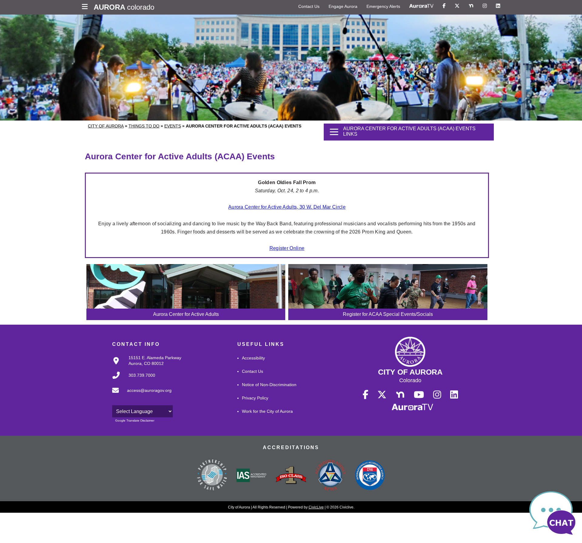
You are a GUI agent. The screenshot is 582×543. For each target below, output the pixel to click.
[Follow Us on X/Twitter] (457, 6)
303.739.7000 (142, 375)
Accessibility (253, 358)
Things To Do (144, 126)
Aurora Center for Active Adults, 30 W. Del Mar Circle (287, 207)
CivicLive (316, 507)
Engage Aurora (343, 6)
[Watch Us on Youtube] (419, 395)
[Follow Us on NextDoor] (471, 6)
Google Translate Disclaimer (134, 420)
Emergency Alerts (383, 6)
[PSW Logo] (212, 475)
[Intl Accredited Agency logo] (370, 476)
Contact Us (308, 6)
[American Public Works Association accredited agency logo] (330, 476)
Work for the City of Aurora (267, 411)
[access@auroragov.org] (140, 395)
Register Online (287, 248)
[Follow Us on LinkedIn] (498, 6)
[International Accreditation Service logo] (251, 476)
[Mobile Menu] (86, 7)
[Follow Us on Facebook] (444, 6)
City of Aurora (106, 126)
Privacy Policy (255, 398)
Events (172, 126)
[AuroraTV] (421, 6)
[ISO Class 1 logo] (291, 475)
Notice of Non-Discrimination (269, 384)
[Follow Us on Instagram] (485, 6)
